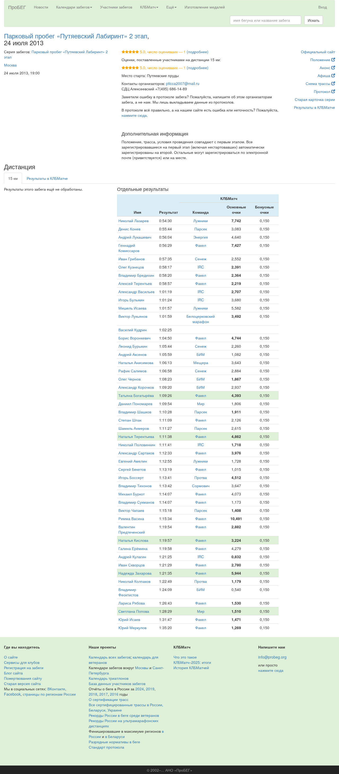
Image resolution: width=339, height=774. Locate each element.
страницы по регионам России (49, 694)
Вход (322, 7)
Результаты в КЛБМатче (314, 107)
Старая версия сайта (22, 683)
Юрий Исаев (129, 619)
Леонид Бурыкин (132, 346)
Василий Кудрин (132, 329)
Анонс (325, 67)
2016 (114, 694)
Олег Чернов (129, 379)
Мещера (200, 362)
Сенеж (200, 258)
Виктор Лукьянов (132, 316)
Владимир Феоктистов (128, 592)
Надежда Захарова (134, 573)
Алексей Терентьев (135, 283)
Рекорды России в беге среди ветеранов (124, 715)
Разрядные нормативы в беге (114, 741)
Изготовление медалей (205, 7)
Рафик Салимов (132, 370)
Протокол (322, 91)
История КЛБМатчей (191, 667)
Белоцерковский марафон (200, 319)
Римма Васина (131, 518)
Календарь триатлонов (108, 678)
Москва (10, 65)
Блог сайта (13, 672)
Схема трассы (318, 83)
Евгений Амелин (132, 461)
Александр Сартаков (136, 452)
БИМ (201, 354)
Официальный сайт (318, 51)
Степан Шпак (129, 420)
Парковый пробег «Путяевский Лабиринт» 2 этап (75, 35)
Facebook (12, 694)
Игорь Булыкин (131, 299)
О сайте (11, 657)
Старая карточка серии (315, 99)
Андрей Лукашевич (134, 237)
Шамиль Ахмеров (133, 428)
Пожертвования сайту (23, 678)
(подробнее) (197, 51)
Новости (41, 7)
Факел (200, 245)
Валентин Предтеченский (131, 529)
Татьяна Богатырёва (136, 395)
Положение (320, 59)
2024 (139, 688)
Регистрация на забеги (23, 667)
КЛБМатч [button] (148, 7)
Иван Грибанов (131, 258)
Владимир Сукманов (136, 502)
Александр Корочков (136, 387)
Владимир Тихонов (134, 485)
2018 (93, 694)
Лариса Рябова (131, 603)
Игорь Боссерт (131, 477)
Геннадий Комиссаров (128, 248)
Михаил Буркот (131, 493)
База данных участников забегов (117, 683)
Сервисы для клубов (21, 662)
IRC (201, 267)
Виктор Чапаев (131, 510)
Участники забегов (116, 7)
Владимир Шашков (134, 411)
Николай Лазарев (133, 220)
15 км (13, 178)
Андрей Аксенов (132, 354)
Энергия (200, 237)
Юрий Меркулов (132, 627)
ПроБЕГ (17, 6)
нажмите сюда (134, 115)
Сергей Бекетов (132, 469)
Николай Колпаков (134, 581)
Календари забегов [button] (73, 7)
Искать (313, 20)
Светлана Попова (133, 611)
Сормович (200, 485)
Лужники (200, 220)
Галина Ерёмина (133, 548)
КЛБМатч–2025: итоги (192, 662)
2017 (103, 694)
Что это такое (185, 657)
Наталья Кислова (133, 540)
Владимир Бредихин (136, 275)
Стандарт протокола (106, 747)
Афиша (324, 75)
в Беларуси (115, 736)
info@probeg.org (272, 657)
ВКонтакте (56, 688)
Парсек (200, 228)
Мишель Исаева (132, 308)
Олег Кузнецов (131, 267)
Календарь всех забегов (110, 657)
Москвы (141, 667)
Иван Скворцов (131, 564)
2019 (150, 688)
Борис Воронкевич (134, 338)
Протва (200, 477)
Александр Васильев (136, 291)
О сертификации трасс (108, 699)
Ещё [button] (170, 7)
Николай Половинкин (136, 444)
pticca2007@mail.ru (182, 83)
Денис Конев (129, 228)
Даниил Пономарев (135, 403)
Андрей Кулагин (132, 556)
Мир (200, 403)
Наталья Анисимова (135, 362)
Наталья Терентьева (136, 436)
